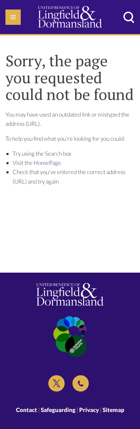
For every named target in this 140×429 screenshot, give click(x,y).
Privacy (89, 409)
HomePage (47, 162)
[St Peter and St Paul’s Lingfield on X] (56, 383)
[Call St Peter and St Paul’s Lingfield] (80, 383)
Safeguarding (58, 409)
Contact (26, 409)
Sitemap (113, 409)
